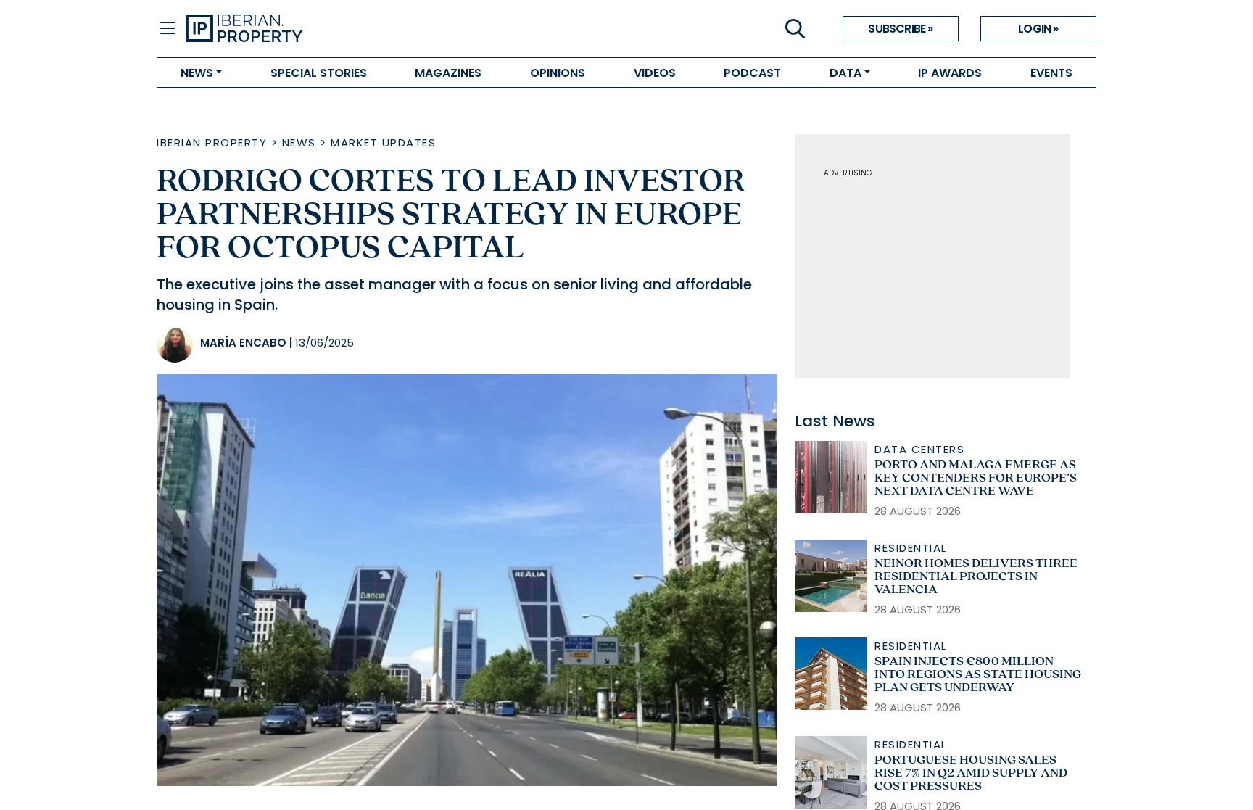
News (299, 142)
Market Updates (383, 142)
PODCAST (752, 73)
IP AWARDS (950, 73)
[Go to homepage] (406, 29)
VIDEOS (655, 73)
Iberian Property (212, 142)
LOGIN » (1038, 28)
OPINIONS (557, 73)
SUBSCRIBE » (900, 28)
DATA (845, 73)
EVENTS (1051, 73)
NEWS (197, 73)
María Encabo (243, 342)
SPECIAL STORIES (318, 73)
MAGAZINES (448, 73)
